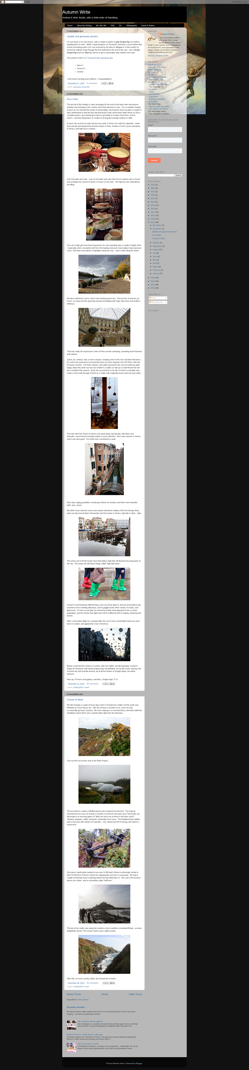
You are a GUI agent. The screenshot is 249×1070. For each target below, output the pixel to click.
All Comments (157, 302)
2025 (153, 185)
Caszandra (153, 97)
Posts (153, 298)
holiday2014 (78, 687)
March (155, 267)
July (155, 253)
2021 (153, 198)
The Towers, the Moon (158, 109)
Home (69, 25)
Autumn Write (76, 12)
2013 (153, 278)
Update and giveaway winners (82, 36)
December (157, 225)
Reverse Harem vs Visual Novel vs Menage (84, 1035)
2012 (153, 281)
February (157, 270)
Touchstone (152, 89)
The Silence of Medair (158, 77)
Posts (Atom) (83, 1000)
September (157, 246)
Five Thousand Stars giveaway (96, 58)
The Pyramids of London (159, 106)
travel (86, 687)
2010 (153, 288)
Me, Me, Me (101, 25)
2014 (153, 222)
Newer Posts (74, 994)
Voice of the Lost (156, 80)
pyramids (85, 87)
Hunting (151, 72)
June (155, 256)
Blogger (139, 1063)
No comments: (93, 684)
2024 (153, 188)
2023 (153, 192)
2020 (153, 202)
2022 (153, 195)
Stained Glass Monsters (159, 84)
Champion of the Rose (157, 67)
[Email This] (102, 83)
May (155, 260)
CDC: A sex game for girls (87, 1044)
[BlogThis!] (105, 83)
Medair (151, 75)
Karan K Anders (148, 25)
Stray (151, 92)
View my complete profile (158, 56)
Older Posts (135, 994)
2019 (153, 205)
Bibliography (132, 25)
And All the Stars (154, 65)
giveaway (77, 87)
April (155, 263)
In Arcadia (153, 102)
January (156, 273)
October (156, 243)
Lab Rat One (154, 94)
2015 (153, 219)
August (156, 250)
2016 (153, 215)
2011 (153, 285)
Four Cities (72, 99)
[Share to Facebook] (110, 83)
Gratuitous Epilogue (157, 99)
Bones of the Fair (155, 70)
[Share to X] (107, 83)
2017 (153, 212)
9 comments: (92, 83)
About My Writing (84, 25)
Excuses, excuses (76, 1007)
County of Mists (75, 699)
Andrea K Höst (167, 34)
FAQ (113, 25)
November (157, 229)
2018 (153, 209)
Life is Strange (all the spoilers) (90, 1021)
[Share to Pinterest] (112, 83)
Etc (120, 25)
